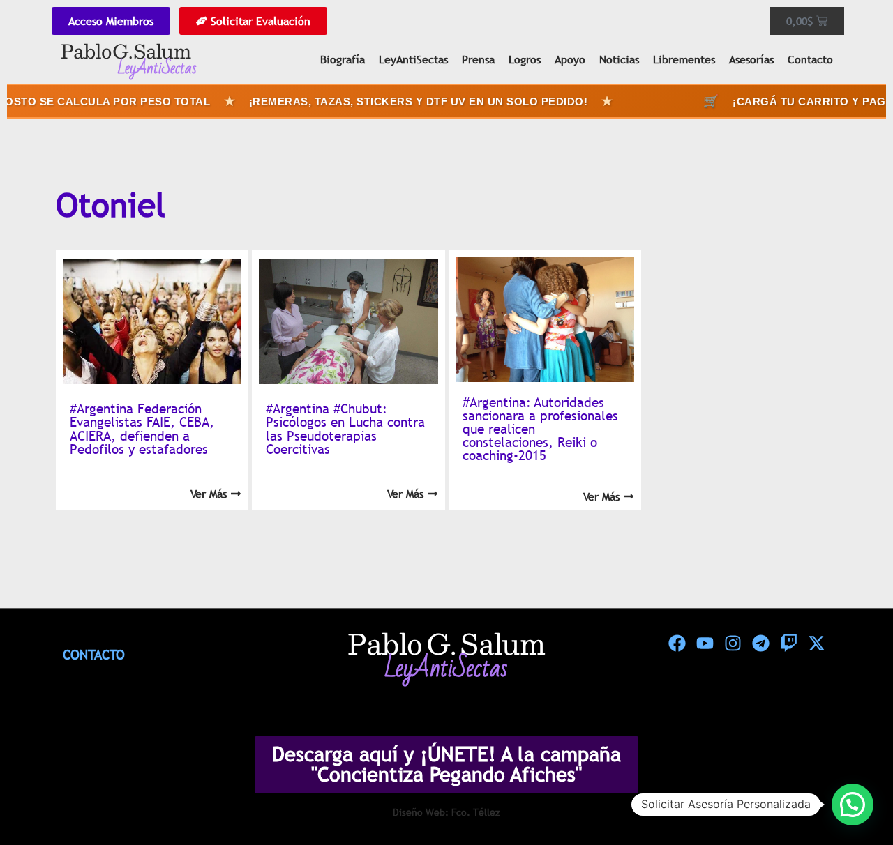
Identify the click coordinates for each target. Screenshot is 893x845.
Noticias (619, 59)
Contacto (810, 59)
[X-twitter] (816, 643)
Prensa (478, 59)
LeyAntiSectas (413, 59)
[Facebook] (677, 643)
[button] (852, 804)
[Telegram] (760, 643)
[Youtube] (705, 643)
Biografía (342, 59)
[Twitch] (788, 643)
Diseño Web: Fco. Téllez (446, 812)
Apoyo (570, 59)
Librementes (684, 59)
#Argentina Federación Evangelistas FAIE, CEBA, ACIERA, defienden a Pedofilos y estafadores (142, 428)
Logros (525, 59)
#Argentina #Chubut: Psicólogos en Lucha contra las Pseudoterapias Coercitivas (345, 428)
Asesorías (751, 59)
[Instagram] (732, 643)
